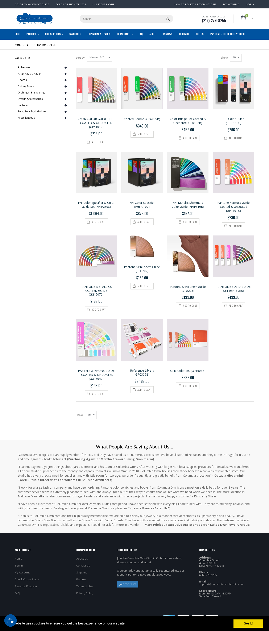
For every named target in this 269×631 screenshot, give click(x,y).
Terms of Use (84, 586)
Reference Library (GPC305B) (142, 372)
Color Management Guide (32, 4)
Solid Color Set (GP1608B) (188, 371)
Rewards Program (26, 586)
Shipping (81, 572)
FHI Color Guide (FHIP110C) (233, 121)
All (29, 44)
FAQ (17, 593)
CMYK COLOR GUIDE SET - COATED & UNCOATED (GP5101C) (96, 123)
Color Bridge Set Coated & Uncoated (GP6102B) (188, 121)
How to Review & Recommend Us (195, 4)
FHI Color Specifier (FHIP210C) (142, 205)
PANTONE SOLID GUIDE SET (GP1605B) (234, 289)
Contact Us (83, 565)
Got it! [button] (248, 623)
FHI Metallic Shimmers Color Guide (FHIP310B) (188, 205)
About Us (82, 558)
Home (18, 44)
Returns (81, 579)
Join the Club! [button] (128, 584)
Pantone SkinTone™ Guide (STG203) (188, 289)
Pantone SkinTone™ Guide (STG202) (142, 269)
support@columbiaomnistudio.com (221, 584)
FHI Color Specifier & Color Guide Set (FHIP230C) (96, 205)
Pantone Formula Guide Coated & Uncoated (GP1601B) (233, 207)
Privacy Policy (84, 593)
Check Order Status (27, 579)
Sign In (19, 565)
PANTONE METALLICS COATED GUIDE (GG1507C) (96, 291)
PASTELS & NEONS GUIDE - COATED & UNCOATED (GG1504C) (96, 375)
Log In (250, 4)
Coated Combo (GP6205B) (142, 119)
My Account (231, 4)
